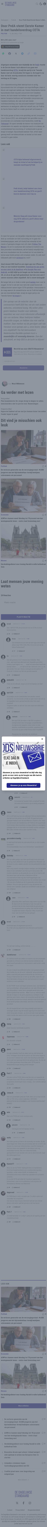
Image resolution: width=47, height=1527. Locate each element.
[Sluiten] (42, 739)
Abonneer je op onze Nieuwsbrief (23, 785)
